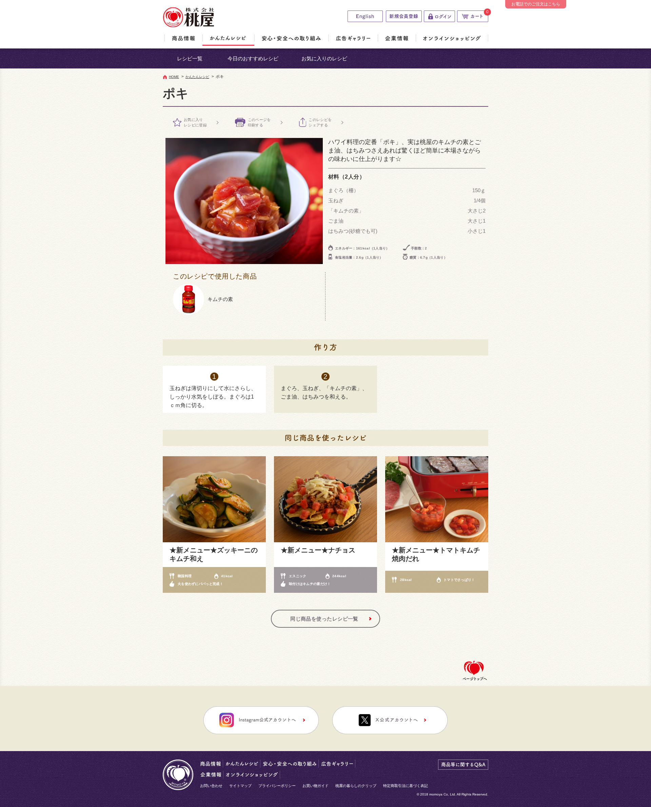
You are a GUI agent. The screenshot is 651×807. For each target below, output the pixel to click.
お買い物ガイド (315, 786)
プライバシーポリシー (277, 786)
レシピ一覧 (189, 58)
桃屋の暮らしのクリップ (355, 786)
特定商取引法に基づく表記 (405, 786)
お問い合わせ (211, 786)
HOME (174, 77)
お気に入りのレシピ (324, 58)
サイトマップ (240, 786)
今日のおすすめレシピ (253, 58)
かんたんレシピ (197, 77)
